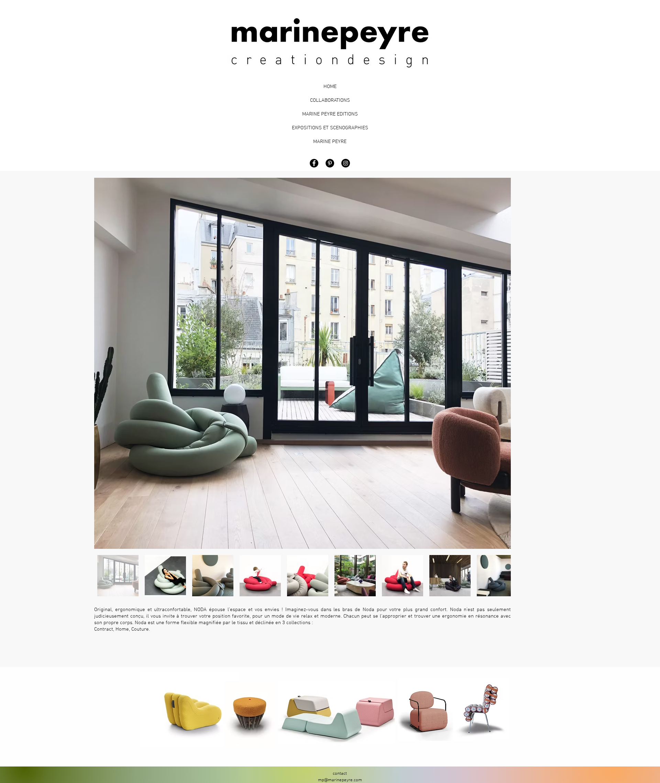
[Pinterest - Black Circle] (330, 163)
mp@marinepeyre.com (340, 780)
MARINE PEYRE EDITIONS (330, 114)
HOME (330, 87)
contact (340, 773)
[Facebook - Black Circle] (314, 163)
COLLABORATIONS (330, 100)
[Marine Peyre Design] (345, 163)
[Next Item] (499, 363)
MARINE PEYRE (329, 142)
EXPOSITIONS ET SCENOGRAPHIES (330, 128)
